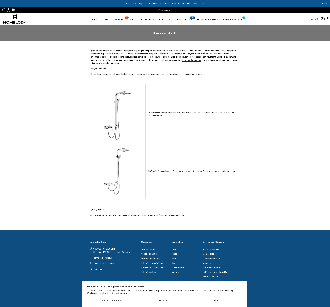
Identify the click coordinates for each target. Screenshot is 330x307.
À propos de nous (211, 249)
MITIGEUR (163, 19)
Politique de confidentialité (115, 293)
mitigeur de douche (121, 74)
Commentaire (178, 267)
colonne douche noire (192, 74)
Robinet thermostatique (152, 263)
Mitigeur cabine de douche (172, 215)
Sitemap (176, 272)
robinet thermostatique (100, 74)
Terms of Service (210, 276)
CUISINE (105, 19)
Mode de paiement (211, 267)
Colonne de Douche (150, 254)
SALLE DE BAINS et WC (141, 19)
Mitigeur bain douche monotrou (144, 215)
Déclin (216, 300)
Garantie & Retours (211, 258)
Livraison (207, 263)
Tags (174, 263)
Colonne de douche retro (117, 215)
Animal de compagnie (207, 19)
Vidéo (174, 254)
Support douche (97, 215)
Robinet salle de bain (150, 258)
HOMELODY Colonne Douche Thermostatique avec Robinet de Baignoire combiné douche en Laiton (191, 171)
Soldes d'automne (184, 19)
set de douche (157, 74)
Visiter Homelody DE (234, 19)
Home (94, 19)
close (326, 3)
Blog (174, 249)
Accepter (163, 300)
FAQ (174, 258)
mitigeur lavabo (173, 74)
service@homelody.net (104, 258)
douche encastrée (140, 74)
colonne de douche (191, 60)
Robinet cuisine (148, 249)
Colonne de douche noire (152, 267)
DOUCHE (121, 19)
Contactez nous (210, 254)
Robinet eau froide (149, 272)
